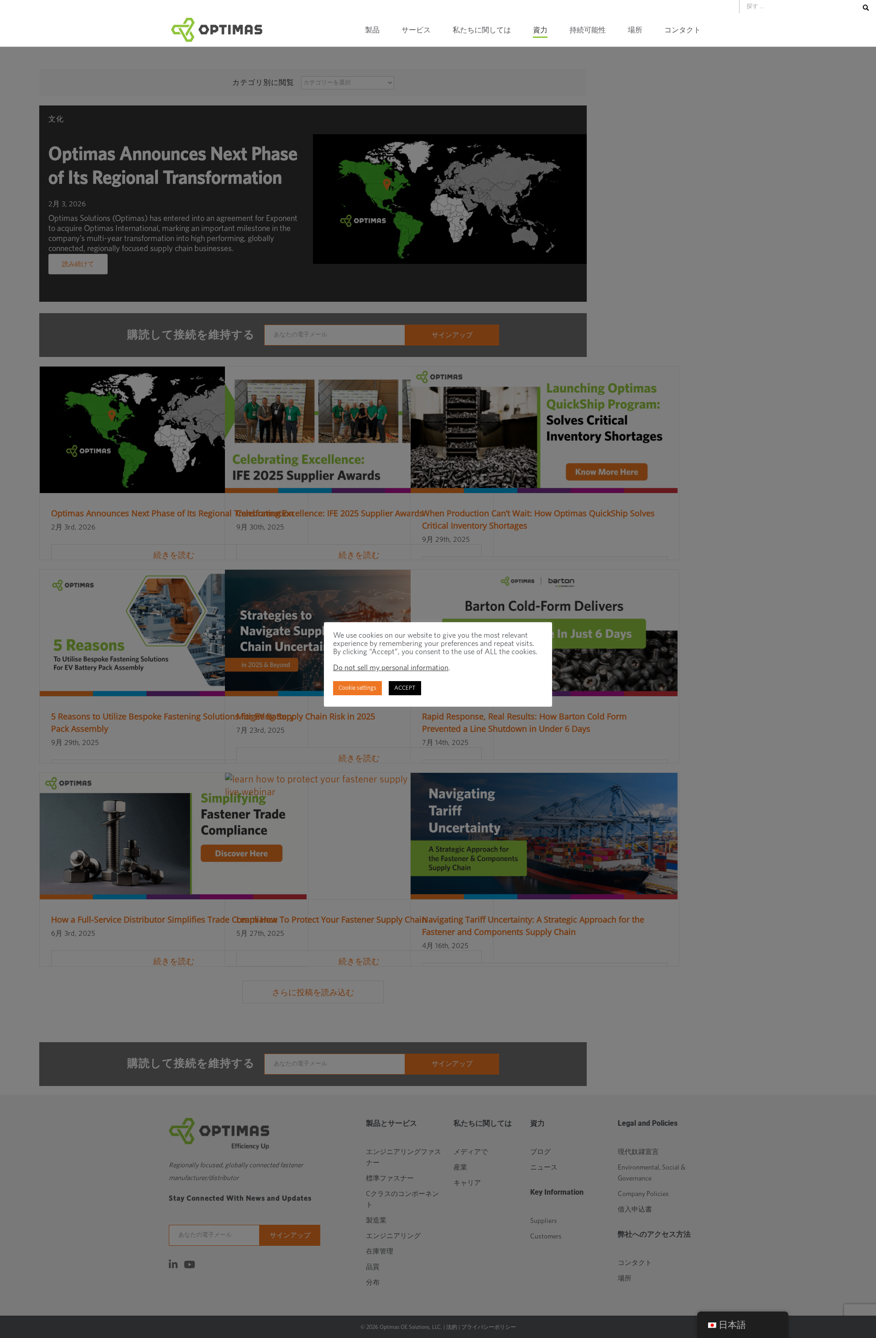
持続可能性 (587, 30)
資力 (540, 30)
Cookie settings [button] (357, 688)
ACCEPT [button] (405, 688)
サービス (416, 30)
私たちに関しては (482, 30)
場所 (635, 30)
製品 (372, 30)
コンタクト (682, 30)
